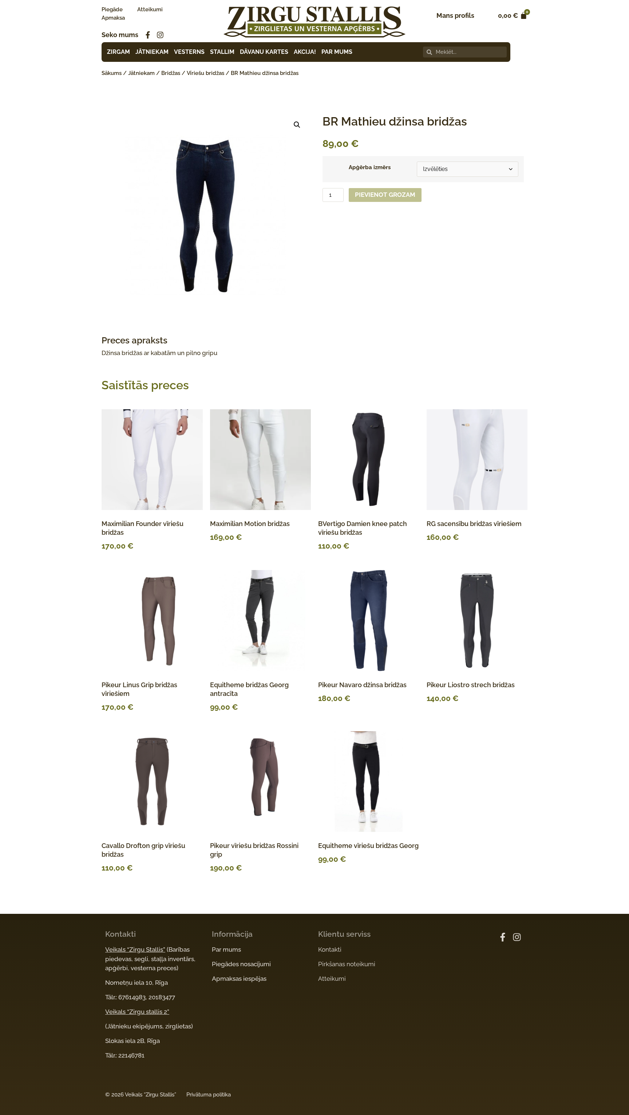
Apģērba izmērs (370, 167)
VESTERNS (189, 51)
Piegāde (112, 9)
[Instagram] (160, 35)
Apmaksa (113, 18)
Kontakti (329, 949)
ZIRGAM (118, 51)
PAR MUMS (336, 51)
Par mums (226, 949)
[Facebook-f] (148, 35)
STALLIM (222, 51)
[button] (297, 124)
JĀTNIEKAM (152, 51)
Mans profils (455, 15)
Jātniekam (141, 73)
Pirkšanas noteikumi (346, 964)
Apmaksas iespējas (239, 978)
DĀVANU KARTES (264, 51)
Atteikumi (150, 9)
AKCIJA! (305, 51)
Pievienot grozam (385, 194)
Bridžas (170, 73)
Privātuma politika (208, 1094)
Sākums (112, 73)
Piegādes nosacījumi (241, 964)
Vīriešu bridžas (205, 73)
